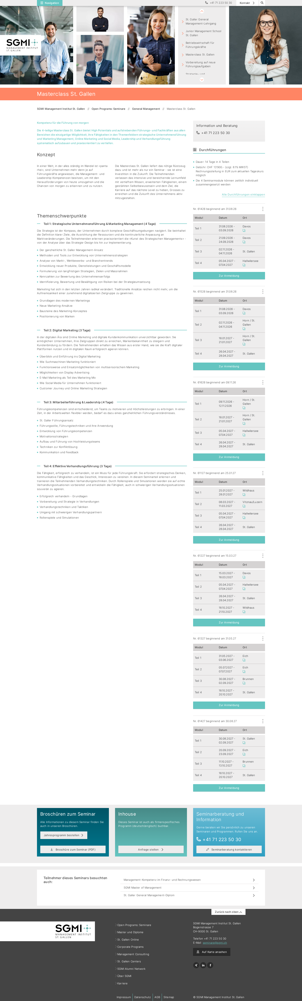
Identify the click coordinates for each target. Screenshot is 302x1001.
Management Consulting (133, 954)
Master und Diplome (130, 932)
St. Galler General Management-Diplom (149, 895)
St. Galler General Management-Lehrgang (201, 21)
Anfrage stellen (148, 849)
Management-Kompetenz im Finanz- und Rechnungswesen (162, 879)
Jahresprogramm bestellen (61, 835)
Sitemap (169, 997)
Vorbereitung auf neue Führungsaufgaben (201, 64)
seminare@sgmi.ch (215, 942)
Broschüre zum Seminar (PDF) (75, 849)
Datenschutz (142, 997)
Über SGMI (124, 976)
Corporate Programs (131, 946)
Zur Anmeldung (229, 275)
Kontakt (245, 3)
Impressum (124, 997)
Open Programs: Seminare (134, 925)
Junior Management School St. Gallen (203, 33)
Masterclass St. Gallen (200, 54)
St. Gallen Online (128, 939)
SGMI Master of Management (142, 887)
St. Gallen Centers (129, 961)
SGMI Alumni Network (132, 968)
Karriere (123, 983)
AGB (157, 997)
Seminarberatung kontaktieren (231, 849)
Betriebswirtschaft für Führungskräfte (200, 45)
